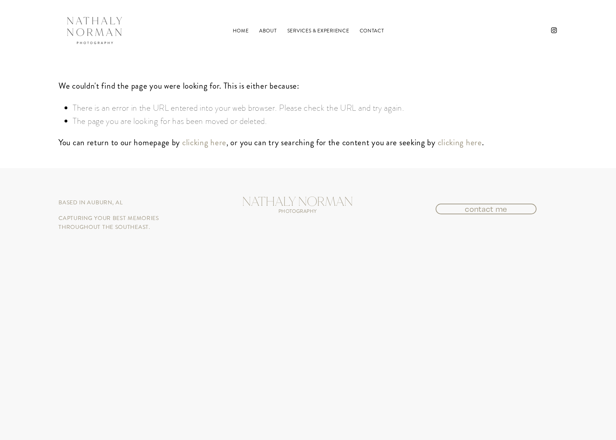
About (268, 30)
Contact (372, 30)
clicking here (204, 142)
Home (241, 30)
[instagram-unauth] (554, 30)
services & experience (318, 30)
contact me (486, 209)
